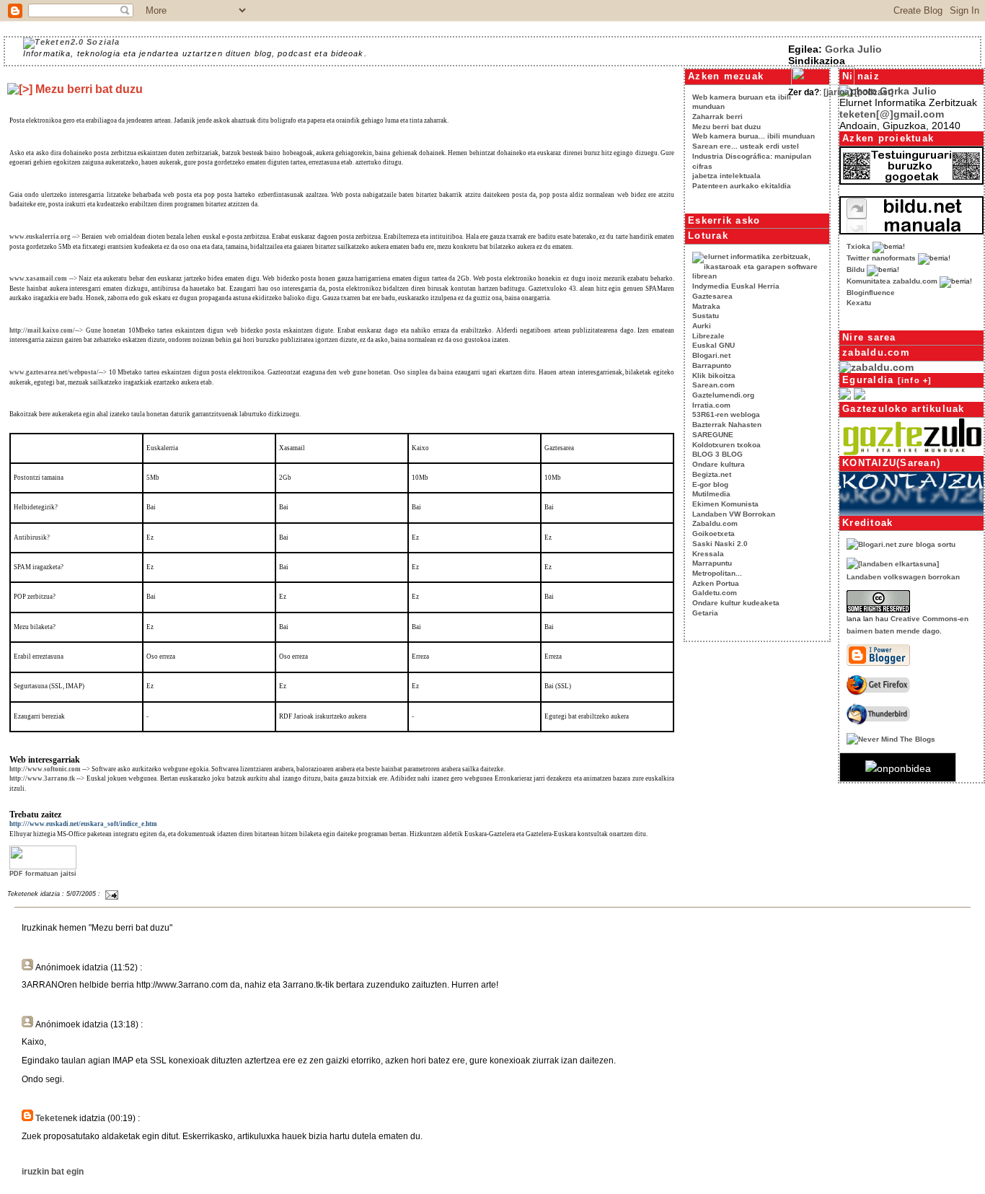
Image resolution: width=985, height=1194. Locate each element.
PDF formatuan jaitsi (42, 873)
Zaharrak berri (717, 116)
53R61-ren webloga (726, 414)
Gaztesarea (712, 296)
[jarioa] (837, 92)
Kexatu (859, 303)
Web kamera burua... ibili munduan (753, 136)
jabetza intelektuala (726, 176)
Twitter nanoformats (881, 258)
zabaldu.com (876, 353)
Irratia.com (711, 405)
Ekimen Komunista (725, 504)
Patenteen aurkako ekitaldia (741, 186)
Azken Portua (715, 583)
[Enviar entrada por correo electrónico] (110, 893)
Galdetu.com (714, 593)
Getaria (705, 613)
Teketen (51, 1118)
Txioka (858, 246)
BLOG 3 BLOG (717, 454)
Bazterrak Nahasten (726, 425)
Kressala (708, 554)
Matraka (706, 306)
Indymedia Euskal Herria (735, 286)
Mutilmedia (711, 494)
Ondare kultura (718, 464)
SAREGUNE (712, 435)
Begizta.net (711, 474)
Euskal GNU (713, 345)
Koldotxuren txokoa (726, 445)
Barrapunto (711, 365)
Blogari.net (711, 355)
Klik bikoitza (714, 375)
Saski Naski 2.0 (720, 544)
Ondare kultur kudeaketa (735, 603)
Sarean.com (713, 385)
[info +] (915, 380)
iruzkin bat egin (53, 1171)
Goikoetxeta (713, 533)
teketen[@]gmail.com (891, 114)
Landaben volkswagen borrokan (903, 577)
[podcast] (873, 92)
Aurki (701, 326)
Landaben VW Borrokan (733, 514)
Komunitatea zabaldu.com (892, 281)
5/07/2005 (81, 893)
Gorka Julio (853, 49)
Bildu (856, 269)
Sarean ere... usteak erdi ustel (745, 146)
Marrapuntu (712, 563)
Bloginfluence (871, 293)
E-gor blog (710, 484)
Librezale (708, 336)
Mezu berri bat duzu (726, 127)
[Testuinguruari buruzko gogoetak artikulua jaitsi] (911, 181)
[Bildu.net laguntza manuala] (911, 231)
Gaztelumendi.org (723, 395)
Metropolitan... (717, 573)
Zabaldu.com (715, 523)
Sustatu (705, 316)
